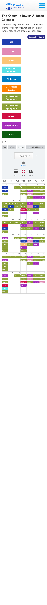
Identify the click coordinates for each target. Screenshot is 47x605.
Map (31, 175)
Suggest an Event (36, 37)
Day (4, 147)
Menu (42, 5)
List (15, 175)
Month (21, 147)
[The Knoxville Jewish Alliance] (16, 6)
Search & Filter (34, 147)
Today (23, 165)
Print (6, 141)
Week (12, 147)
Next (36, 156)
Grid (23, 175)
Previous (11, 156)
